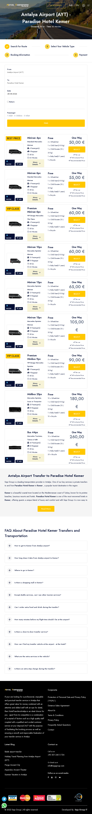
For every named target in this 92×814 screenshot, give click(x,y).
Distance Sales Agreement (58, 705)
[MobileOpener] (88, 5)
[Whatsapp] (4, 804)
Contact (51, 729)
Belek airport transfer (13, 751)
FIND (46, 123)
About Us (51, 710)
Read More (46, 508)
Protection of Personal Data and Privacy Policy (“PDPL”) (67, 699)
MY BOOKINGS (56, 5)
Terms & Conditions (55, 715)
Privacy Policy (53, 720)
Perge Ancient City (12, 765)
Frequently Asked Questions (59, 725)
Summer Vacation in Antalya (16, 774)
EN (77, 5)
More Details (35, 163)
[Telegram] (4, 798)
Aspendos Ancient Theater (15, 769)
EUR (70, 5)
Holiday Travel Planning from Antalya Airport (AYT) (22, 758)
